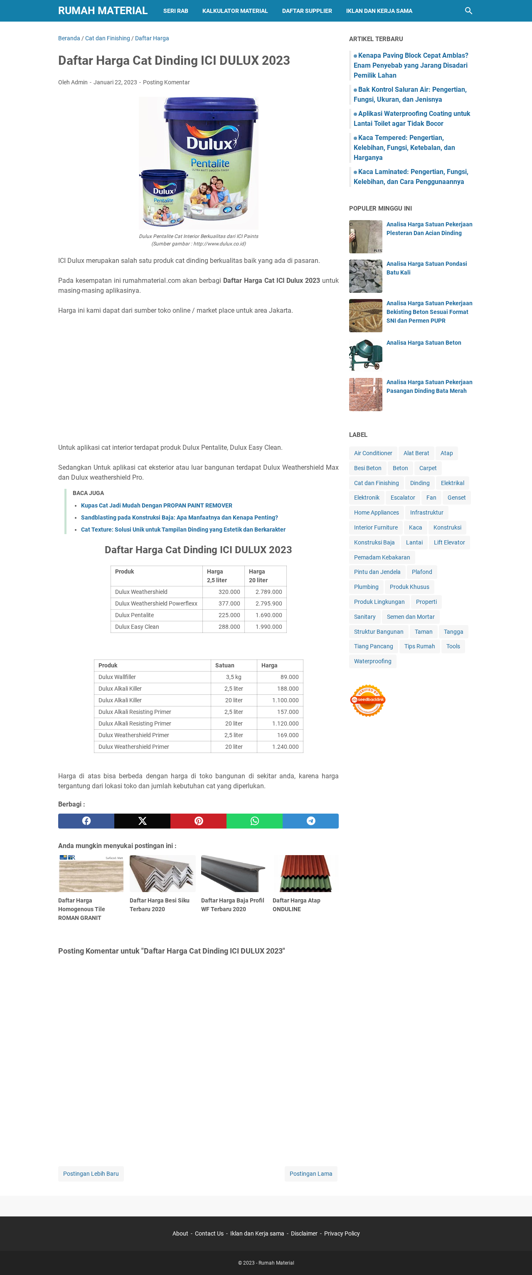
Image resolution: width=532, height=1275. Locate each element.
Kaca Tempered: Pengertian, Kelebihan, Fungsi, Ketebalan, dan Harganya (404, 148)
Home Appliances (376, 512)
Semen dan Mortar (411, 616)
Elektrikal (452, 483)
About (180, 1233)
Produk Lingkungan (379, 601)
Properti (426, 601)
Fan (431, 497)
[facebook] (86, 821)
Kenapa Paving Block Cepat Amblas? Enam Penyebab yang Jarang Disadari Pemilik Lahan (411, 65)
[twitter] (142, 821)
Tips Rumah (419, 646)
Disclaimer (304, 1233)
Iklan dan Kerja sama (257, 1233)
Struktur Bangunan (379, 631)
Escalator (403, 497)
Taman (424, 631)
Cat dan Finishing (376, 483)
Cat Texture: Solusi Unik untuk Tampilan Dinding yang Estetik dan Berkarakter (183, 529)
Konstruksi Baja (374, 542)
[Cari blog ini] (469, 11)
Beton (400, 468)
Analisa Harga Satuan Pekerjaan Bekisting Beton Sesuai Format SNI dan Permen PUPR (430, 312)
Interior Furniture (376, 527)
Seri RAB (175, 10)
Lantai (414, 542)
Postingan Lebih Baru (91, 1173)
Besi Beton (368, 468)
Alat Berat (416, 453)
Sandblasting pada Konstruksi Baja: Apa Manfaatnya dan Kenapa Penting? (179, 517)
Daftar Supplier (307, 10)
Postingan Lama (311, 1173)
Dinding (420, 483)
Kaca (415, 527)
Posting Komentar (166, 82)
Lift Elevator (449, 542)
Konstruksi (447, 527)
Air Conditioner (373, 453)
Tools (453, 646)
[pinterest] (198, 821)
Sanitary (365, 616)
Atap (447, 453)
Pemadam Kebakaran (382, 557)
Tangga (453, 631)
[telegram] (311, 821)
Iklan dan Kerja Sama (379, 10)
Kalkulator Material (235, 10)
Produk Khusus (409, 587)
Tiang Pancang (373, 646)
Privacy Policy (342, 1233)
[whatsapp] (255, 821)
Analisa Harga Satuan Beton (424, 342)
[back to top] (515, 1256)
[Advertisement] (198, 379)
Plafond (422, 572)
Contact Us (209, 1233)
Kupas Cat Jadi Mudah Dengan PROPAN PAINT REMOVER (156, 505)
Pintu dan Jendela (377, 572)
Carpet (428, 468)
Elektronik (366, 497)
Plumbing (366, 587)
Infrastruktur (426, 512)
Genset (457, 497)
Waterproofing (373, 661)
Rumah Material (103, 11)
